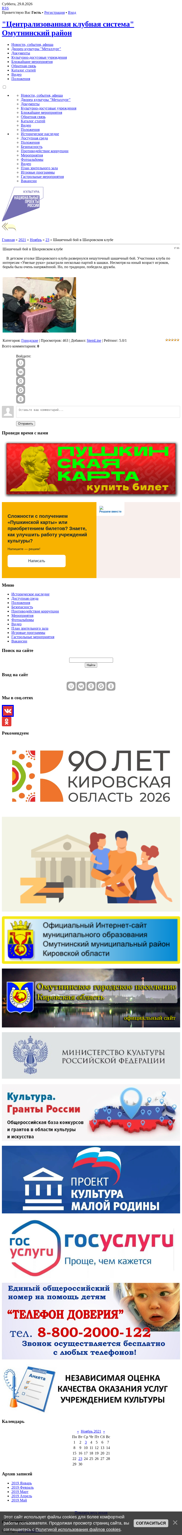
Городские (29, 340)
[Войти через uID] (20, 362)
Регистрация (54, 12)
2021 (22, 240)
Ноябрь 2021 (91, 1431)
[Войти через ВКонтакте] (20, 371)
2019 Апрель (21, 1496)
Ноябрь (36, 240)
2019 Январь (21, 1483)
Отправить (25, 423)
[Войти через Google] (20, 389)
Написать (36, 561)
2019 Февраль (22, 1487)
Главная (8, 240)
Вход (72, 12)
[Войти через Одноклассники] (20, 399)
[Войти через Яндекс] (20, 380)
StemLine (94, 340)
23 (47, 240)
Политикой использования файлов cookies (78, 1529)
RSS (5, 8)
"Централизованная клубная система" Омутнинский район (68, 28)
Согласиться (151, 1523)
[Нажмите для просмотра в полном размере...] (39, 331)
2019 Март (19, 1492)
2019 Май (19, 1500)
